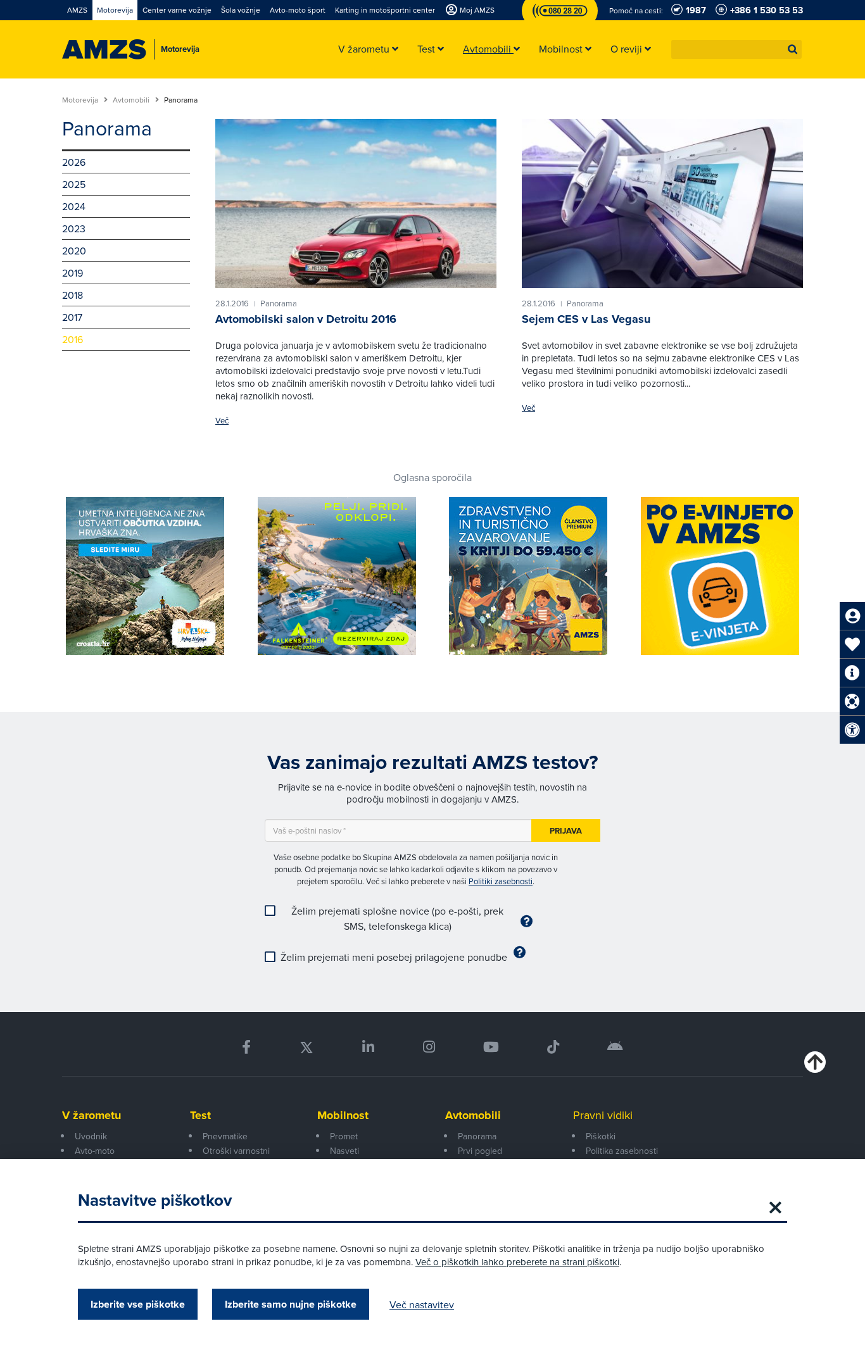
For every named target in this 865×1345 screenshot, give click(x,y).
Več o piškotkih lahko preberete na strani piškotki (517, 1261)
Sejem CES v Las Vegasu (586, 319)
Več (222, 420)
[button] (793, 49)
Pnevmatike (225, 1136)
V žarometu (91, 1115)
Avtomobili (132, 100)
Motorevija (81, 100)
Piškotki (601, 1136)
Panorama (477, 1136)
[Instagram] (428, 1047)
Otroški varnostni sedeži (236, 1157)
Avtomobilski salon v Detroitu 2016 (305, 319)
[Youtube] (491, 1047)
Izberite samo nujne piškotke (291, 1304)
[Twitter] (306, 1047)
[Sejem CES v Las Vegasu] (662, 203)
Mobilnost (343, 1115)
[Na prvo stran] (104, 49)
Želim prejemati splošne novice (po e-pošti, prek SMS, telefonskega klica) (397, 918)
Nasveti (344, 1150)
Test (200, 1115)
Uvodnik (91, 1136)
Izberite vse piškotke (138, 1304)
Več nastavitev (421, 1304)
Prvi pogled (480, 1150)
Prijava (566, 831)
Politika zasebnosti (622, 1150)
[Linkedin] (368, 1047)
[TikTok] (553, 1047)
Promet (344, 1136)
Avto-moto (95, 1150)
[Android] (615, 1047)
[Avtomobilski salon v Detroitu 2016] (355, 203)
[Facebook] (246, 1047)
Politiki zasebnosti (501, 881)
